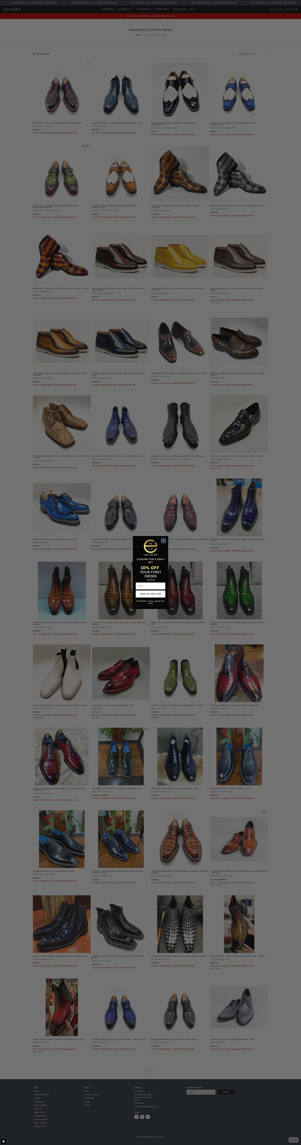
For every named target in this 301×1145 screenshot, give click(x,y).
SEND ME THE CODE (150, 594)
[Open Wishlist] (3, 1141)
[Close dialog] (163, 540)
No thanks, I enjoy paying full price (150, 602)
